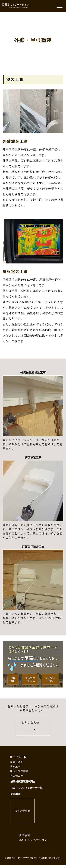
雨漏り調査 (16, 762)
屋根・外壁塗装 (19, 771)
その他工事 (16, 775)
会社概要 (15, 794)
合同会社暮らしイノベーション (33, 837)
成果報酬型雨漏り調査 (23, 781)
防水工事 (15, 766)
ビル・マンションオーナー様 (27, 788)
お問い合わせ (30, 722)
